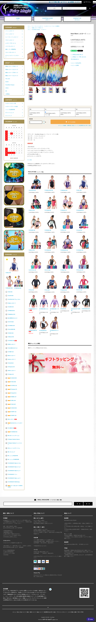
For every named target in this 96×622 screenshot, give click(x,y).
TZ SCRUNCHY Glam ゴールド (14, 466)
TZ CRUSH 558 (13, 408)
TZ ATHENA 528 (79, 250)
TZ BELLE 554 (32, 210)
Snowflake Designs (36, 29)
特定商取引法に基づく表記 (85, 125)
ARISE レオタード (11, 344)
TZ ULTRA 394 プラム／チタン (14, 299)
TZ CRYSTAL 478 (32, 270)
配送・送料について (31, 612)
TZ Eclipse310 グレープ (54, 331)
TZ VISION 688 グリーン (33, 309)
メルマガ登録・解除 (55, 2)
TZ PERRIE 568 (48, 230)
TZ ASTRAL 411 (13, 385)
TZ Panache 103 (79, 270)
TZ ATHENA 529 (11, 325)
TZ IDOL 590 (79, 190)
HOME (18, 19)
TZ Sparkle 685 (63, 290)
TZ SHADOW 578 (42, 330)
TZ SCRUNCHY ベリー (12, 474)
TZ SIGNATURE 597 (33, 330)
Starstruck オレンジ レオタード (15, 423)
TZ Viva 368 (47, 290)
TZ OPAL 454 (13, 400)
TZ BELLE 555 (32, 250)
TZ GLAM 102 (79, 230)
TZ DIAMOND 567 (80, 210)
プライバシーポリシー (61, 612)
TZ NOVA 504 (63, 230)
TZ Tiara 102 (31, 289)
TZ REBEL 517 (13, 396)
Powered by (40, 619)
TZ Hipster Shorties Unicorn (14, 439)
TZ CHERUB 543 (13, 431)
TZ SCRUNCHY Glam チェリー (14, 470)
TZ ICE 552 (10, 291)
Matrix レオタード (11, 355)
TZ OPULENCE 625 (86, 308)
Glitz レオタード (11, 419)
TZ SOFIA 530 (11, 306)
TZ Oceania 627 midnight (75, 309)
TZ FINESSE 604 (17, 288)
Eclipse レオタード (12, 303)
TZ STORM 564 (48, 210)
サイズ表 (29, 159)
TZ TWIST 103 (63, 270)
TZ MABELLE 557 (11, 314)
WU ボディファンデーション (13, 435)
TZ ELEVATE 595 (32, 190)
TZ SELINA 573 (63, 210)
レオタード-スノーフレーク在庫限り (52, 26)
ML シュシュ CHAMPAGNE (13, 459)
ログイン (78, 2)
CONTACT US (77, 19)
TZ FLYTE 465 (79, 289)
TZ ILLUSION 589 (11, 329)
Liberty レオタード (12, 359)
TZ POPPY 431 (13, 411)
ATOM (82, 612)
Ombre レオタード (11, 370)
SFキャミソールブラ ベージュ (14, 448)
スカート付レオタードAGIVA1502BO (15, 486)
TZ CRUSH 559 (13, 378)
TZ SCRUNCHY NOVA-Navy (14, 481)
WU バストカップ (11, 451)
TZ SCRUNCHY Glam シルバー (14, 478)
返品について (75, 125)
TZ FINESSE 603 (63, 190)
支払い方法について (21, 612)
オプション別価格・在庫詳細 (64, 125)
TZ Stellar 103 (11, 374)
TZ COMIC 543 (11, 428)
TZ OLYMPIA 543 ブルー (13, 348)
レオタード (44, 29)
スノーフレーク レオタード (37, 26)
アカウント (64, 2)
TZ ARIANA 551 (11, 340)
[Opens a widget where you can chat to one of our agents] (90, 619)
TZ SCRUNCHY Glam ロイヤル (14, 463)
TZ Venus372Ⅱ (13, 393)
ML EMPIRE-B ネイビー (13, 318)
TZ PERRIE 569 (32, 230)
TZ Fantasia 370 (13, 389)
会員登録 (72, 2)
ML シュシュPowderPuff (13, 455)
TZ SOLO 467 (13, 404)
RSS (79, 612)
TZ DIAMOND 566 (64, 250)
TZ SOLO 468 (13, 381)
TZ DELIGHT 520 (9, 288)
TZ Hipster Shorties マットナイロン (15, 444)
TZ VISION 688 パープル (54, 309)
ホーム (29, 26)
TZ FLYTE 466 (47, 270)
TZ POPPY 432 (13, 415)
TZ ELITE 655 (63, 308)
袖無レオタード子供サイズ (37, 27)
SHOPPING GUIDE (47, 19)
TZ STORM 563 (48, 250)
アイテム (88, 2)
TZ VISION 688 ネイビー (43, 309)
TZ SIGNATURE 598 (49, 190)
